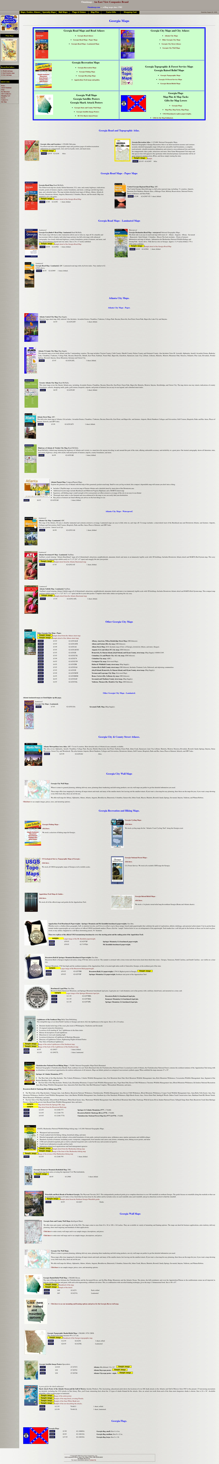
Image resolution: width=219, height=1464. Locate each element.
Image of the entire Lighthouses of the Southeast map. (56, 1044)
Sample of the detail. (66, 1287)
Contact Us (92, 1460)
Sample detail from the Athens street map (66, 635)
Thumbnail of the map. (66, 1285)
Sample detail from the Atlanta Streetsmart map (70, 562)
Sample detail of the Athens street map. (65, 638)
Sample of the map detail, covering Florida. (69, 1398)
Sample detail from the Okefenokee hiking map (68, 1149)
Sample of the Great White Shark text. (67, 1401)
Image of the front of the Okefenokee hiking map (69, 1151)
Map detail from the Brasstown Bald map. (52, 1107)
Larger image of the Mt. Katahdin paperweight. (80, 939)
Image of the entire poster (62, 1396)
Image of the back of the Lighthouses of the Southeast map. (58, 1047)
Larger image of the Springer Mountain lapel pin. (83, 993)
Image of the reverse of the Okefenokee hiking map (55, 1154)
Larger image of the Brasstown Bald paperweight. (77, 968)
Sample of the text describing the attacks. (68, 1403)
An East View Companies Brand (111, 2)
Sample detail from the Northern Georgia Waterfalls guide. (80, 1199)
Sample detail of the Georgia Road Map (67, 199)
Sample (149, 158)
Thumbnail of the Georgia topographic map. (78, 1338)
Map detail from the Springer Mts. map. (51, 1104)
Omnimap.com (94, 7)
